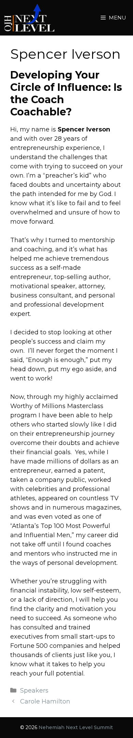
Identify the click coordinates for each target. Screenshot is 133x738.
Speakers (34, 690)
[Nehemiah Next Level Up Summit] (29, 18)
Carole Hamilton (45, 701)
